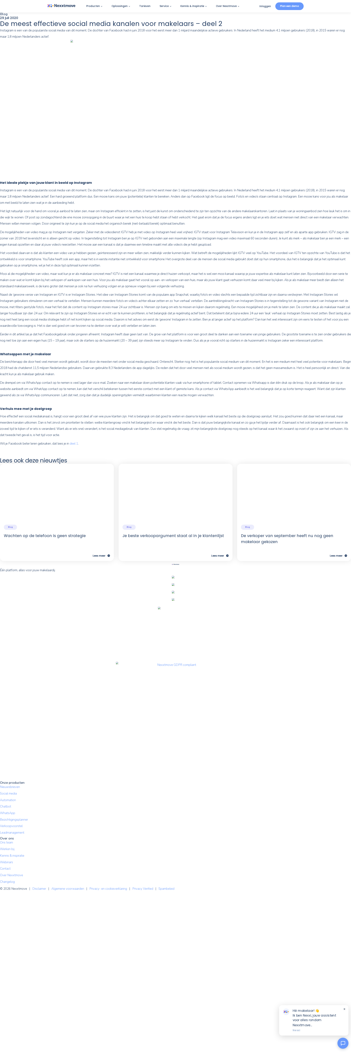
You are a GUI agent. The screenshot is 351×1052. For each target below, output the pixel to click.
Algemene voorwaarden (67, 889)
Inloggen (265, 6)
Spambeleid (166, 889)
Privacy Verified (142, 889)
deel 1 (73, 443)
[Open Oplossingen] (129, 6)
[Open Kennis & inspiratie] (206, 6)
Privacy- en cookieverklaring (108, 889)
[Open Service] (170, 6)
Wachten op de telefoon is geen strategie (45, 535)
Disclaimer (39, 889)
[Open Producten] (101, 6)
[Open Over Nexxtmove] (238, 6)
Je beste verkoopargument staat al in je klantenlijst (173, 535)
